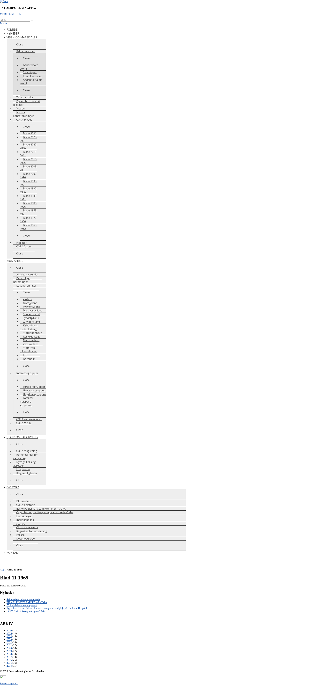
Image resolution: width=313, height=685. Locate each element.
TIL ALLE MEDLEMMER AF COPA (27, 602)
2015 (9, 662)
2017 (9, 657)
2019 (9, 651)
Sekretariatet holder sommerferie (23, 599)
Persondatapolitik (9, 683)
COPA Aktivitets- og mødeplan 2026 (26, 611)
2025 (9, 633)
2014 (9, 665)
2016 (9, 659)
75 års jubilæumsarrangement (22, 605)
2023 (9, 639)
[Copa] (4, 1)
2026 (9, 630)
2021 (9, 645)
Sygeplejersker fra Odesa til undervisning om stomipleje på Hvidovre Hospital (47, 608)
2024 (9, 636)
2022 (9, 642)
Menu (3, 23)
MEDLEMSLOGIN (10, 14)
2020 (9, 648)
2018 (9, 654)
